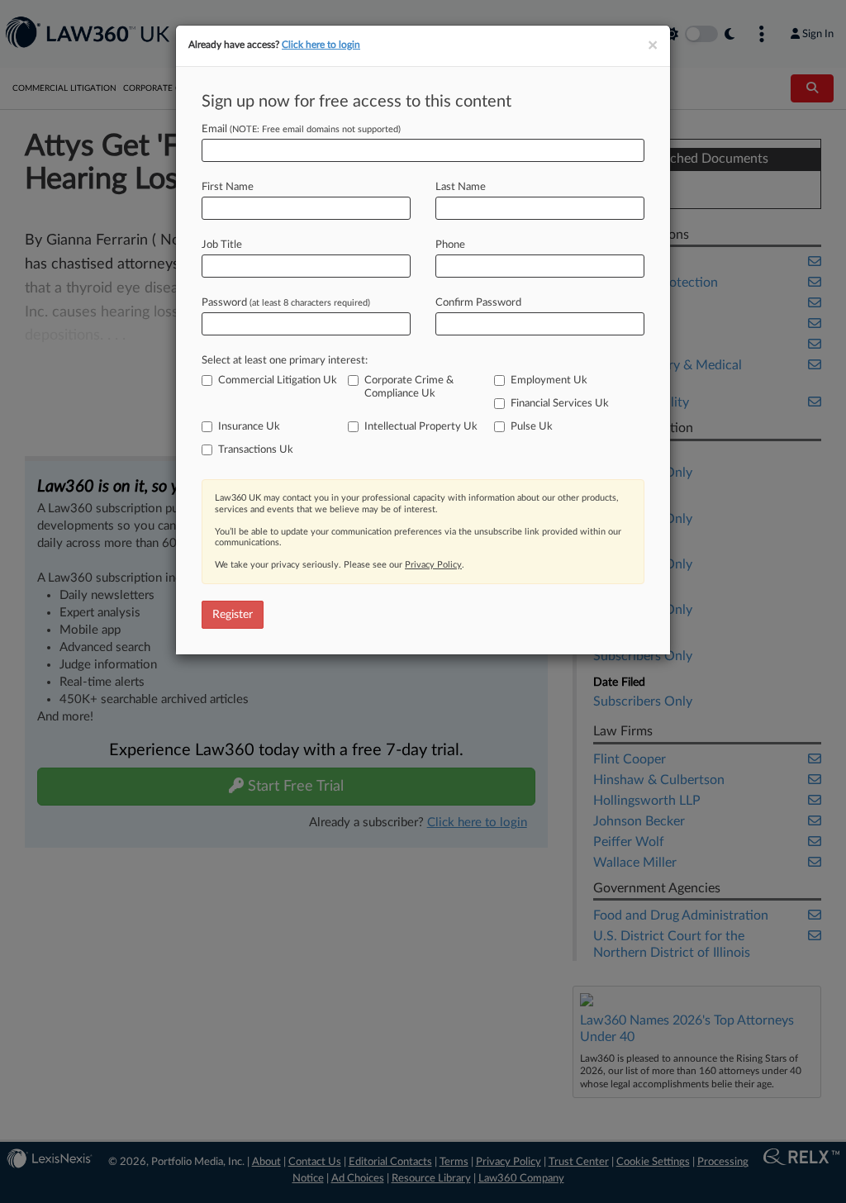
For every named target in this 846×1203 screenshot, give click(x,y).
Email (301, 129)
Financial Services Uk (560, 403)
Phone (450, 245)
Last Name (460, 187)
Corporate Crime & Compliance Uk (409, 387)
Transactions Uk (255, 450)
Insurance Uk (249, 426)
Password (286, 302)
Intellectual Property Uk (421, 426)
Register (232, 615)
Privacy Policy (433, 564)
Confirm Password (478, 302)
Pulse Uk (532, 426)
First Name (228, 187)
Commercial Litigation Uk (277, 380)
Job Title (222, 245)
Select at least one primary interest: (285, 360)
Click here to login (321, 45)
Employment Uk (549, 380)
